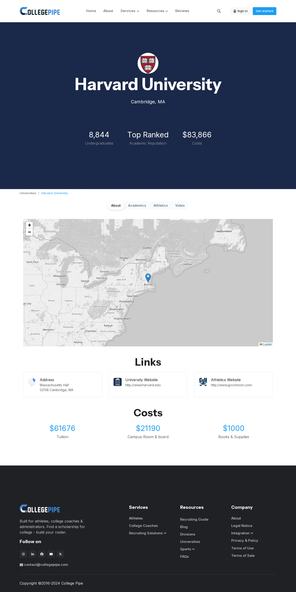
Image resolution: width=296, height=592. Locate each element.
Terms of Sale (243, 555)
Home (91, 11)
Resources (155, 11)
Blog (184, 527)
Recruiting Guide (194, 519)
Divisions (187, 534)
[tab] (116, 205)
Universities (28, 193)
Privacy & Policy (244, 540)
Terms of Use (242, 548)
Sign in (242, 11)
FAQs (184, 556)
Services (127, 11)
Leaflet (267, 344)
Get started (264, 11)
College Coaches (143, 525)
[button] (148, 278)
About (108, 11)
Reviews (182, 11)
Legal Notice (241, 525)
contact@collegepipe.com (46, 564)
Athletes (136, 518)
